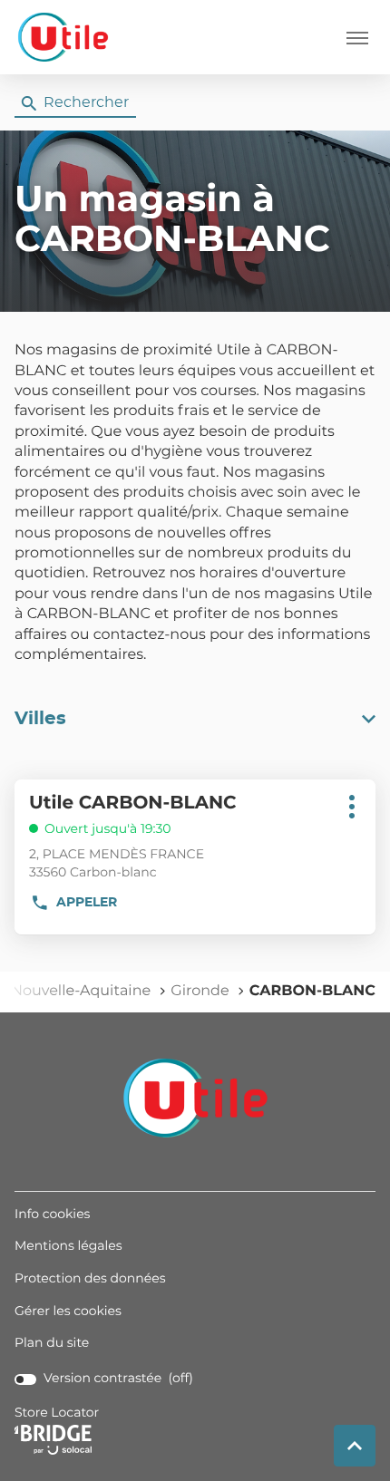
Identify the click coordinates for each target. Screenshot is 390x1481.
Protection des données (90, 1280)
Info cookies (52, 1215)
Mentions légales (68, 1247)
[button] (357, 37)
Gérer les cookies (68, 1311)
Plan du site (52, 1343)
